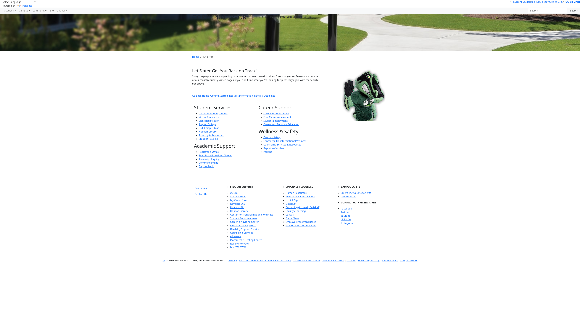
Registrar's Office (209, 151)
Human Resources (296, 193)
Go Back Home (200, 95)
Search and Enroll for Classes (215, 155)
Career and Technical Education (281, 124)
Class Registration (209, 120)
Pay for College (207, 124)
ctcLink (234, 193)
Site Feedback (390, 260)
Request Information (241, 95)
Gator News (292, 218)
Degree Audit (206, 166)
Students (9, 10)
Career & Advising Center (213, 113)
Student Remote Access (243, 218)
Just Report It (348, 196)
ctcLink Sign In (294, 200)
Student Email (238, 196)
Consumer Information (306, 260)
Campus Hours (408, 260)
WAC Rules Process (333, 260)
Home (195, 56)
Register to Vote (239, 243)
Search (574, 10)
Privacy (233, 260)
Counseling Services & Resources (282, 144)
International (57, 10)
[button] (364, 208)
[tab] (200, 188)
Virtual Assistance (209, 117)
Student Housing (208, 139)
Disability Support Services (245, 229)
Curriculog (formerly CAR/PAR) (303, 207)
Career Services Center (276, 113)
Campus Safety (271, 137)
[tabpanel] (306, 218)
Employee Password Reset (301, 222)
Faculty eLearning (296, 211)
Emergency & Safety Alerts (356, 193)
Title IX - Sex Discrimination (301, 225)
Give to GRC (556, 1)
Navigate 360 (237, 203)
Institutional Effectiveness (300, 196)
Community (39, 10)
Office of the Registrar (243, 225)
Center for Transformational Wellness (284, 141)
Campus (23, 10)
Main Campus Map (369, 260)
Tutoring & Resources (211, 135)
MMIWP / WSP (238, 247)
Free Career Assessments (277, 117)
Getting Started (219, 95)
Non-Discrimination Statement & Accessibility (265, 260)
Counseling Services (241, 232)
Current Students (523, 1)
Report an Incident (274, 148)
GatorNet (291, 203)
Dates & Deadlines (264, 95)
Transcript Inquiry (209, 159)
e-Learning (236, 236)
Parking (267, 151)
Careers (351, 260)
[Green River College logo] (0, 11)
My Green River (239, 200)
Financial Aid (237, 207)
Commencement (208, 162)
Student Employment (275, 120)
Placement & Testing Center (246, 240)
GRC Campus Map (209, 128)
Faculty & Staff (541, 1)
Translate (27, 5)
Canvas (290, 214)
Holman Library (207, 131)
